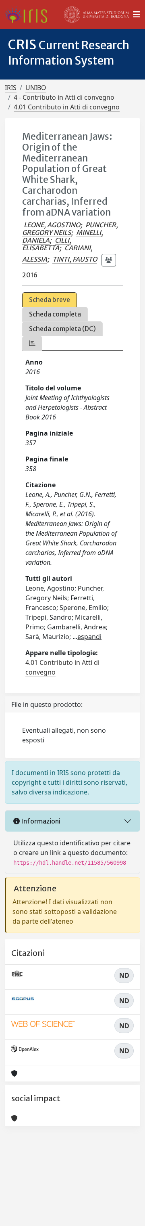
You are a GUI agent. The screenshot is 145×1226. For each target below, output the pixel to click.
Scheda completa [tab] (55, 314)
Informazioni (40, 821)
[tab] (32, 343)
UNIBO (35, 87)
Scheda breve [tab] (49, 299)
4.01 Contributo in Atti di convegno (67, 107)
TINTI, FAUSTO (74, 259)
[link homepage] (29, 14)
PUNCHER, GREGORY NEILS (70, 229)
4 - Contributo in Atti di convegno (64, 97)
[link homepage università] (96, 14)
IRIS (11, 87)
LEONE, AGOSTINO (52, 225)
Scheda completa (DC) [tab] (62, 329)
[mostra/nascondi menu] (136, 14)
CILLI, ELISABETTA (46, 244)
